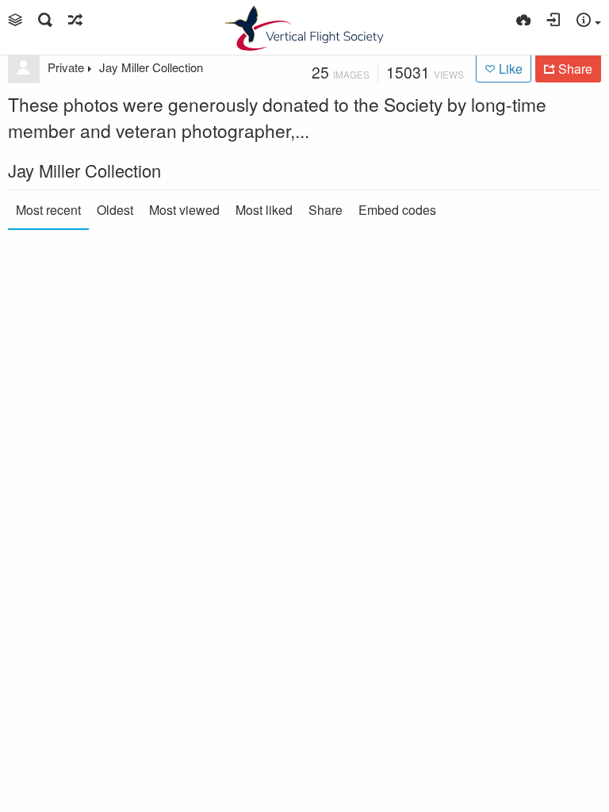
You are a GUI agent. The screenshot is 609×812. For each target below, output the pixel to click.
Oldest (115, 210)
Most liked (264, 210)
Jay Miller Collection (151, 67)
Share (325, 210)
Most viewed (184, 210)
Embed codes (397, 210)
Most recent (48, 210)
